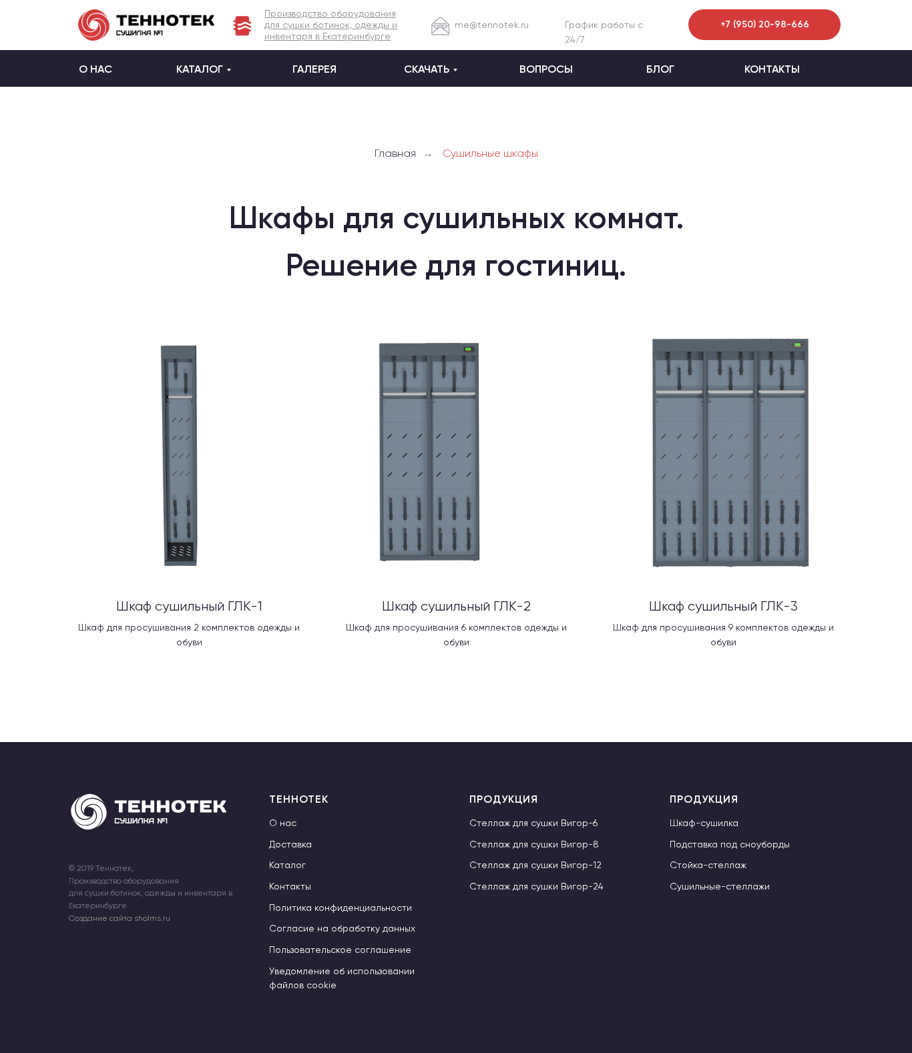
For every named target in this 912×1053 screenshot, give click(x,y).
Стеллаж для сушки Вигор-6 (533, 822)
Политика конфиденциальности (340, 907)
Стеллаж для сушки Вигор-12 (535, 864)
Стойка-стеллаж (708, 864)
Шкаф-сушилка (704, 822)
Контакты (290, 886)
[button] (330, 24)
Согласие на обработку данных (342, 928)
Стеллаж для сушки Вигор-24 (536, 886)
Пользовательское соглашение (340, 949)
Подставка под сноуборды (730, 844)
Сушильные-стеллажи (720, 886)
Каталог (287, 864)
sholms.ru (151, 918)
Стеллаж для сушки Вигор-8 (534, 844)
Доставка (290, 844)
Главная (395, 153)
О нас (282, 822)
